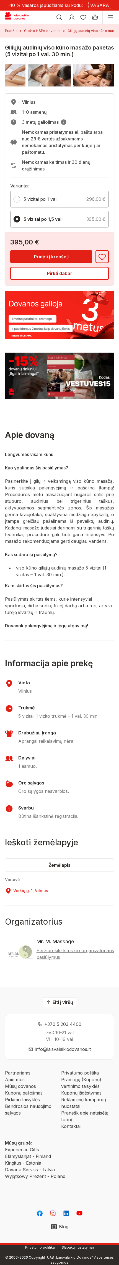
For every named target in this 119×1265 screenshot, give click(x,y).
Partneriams (17, 1073)
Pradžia (11, 31)
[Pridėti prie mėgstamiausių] (102, 256)
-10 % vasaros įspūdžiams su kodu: (45, 5)
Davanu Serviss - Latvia (30, 1169)
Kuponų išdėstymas (81, 1093)
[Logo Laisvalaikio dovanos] (19, 17)
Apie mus (15, 1079)
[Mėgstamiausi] (83, 17)
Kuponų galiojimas (24, 1093)
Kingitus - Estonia (23, 1163)
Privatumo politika (80, 1073)
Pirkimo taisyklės (22, 1099)
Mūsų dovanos (20, 1086)
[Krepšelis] (95, 17)
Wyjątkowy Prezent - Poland (35, 1176)
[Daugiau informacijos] (63, 122)
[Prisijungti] (71, 17)
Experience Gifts (22, 1149)
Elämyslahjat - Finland (28, 1156)
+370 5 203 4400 (62, 1024)
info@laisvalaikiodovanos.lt (63, 1049)
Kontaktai (71, 1126)
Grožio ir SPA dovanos (42, 31)
